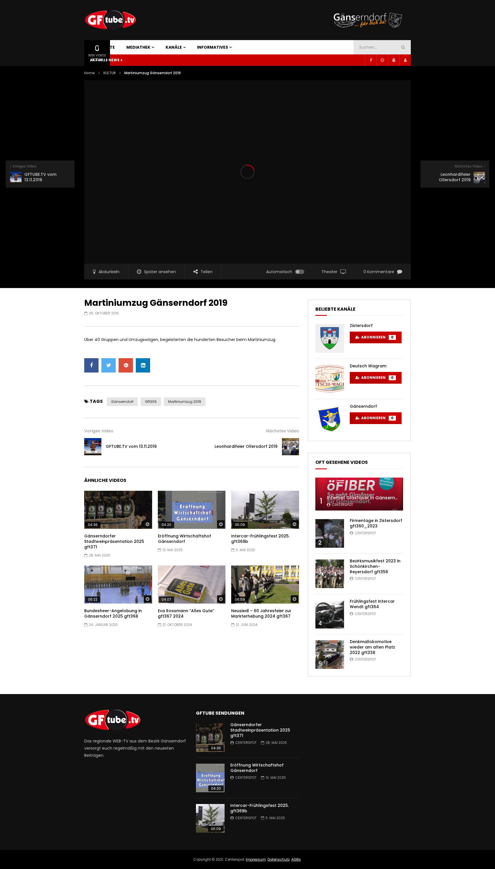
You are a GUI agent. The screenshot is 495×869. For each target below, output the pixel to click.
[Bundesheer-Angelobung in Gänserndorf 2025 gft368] (118, 584)
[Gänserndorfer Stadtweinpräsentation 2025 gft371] (118, 510)
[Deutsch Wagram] (329, 378)
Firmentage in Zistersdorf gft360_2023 (376, 523)
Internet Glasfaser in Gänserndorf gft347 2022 (380, 497)
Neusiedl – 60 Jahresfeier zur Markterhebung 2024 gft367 (261, 613)
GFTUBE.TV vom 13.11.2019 (131, 446)
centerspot (342, 504)
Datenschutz (279, 859)
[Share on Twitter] (108, 365)
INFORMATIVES (212, 47)
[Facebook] (370, 60)
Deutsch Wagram (368, 366)
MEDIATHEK (138, 47)
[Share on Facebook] (91, 365)
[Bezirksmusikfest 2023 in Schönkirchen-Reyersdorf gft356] (329, 573)
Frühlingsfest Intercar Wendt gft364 (372, 604)
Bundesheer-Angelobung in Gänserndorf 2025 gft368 (113, 613)
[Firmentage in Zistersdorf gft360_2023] (329, 533)
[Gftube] (110, 20)
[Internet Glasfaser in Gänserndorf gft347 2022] (359, 494)
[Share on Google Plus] (126, 365)
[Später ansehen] (382, 60)
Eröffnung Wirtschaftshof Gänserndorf (184, 538)
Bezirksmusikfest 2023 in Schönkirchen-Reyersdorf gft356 (375, 566)
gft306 (151, 401)
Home (89, 72)
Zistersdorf (361, 325)
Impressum (256, 859)
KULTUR (109, 72)
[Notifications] (393, 60)
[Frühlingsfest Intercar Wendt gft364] (329, 614)
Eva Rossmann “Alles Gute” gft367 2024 (186, 613)
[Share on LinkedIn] (143, 365)
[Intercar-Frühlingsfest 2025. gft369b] (265, 510)
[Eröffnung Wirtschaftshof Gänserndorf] (192, 510)
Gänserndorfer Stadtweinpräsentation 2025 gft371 (114, 541)
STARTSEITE (102, 47)
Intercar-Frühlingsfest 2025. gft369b (260, 538)
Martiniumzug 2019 (184, 401)
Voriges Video (98, 431)
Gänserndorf (122, 401)
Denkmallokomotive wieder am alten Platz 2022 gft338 (372, 647)
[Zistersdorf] (329, 338)
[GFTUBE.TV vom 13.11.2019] (92, 446)
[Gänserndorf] (329, 419)
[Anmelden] (405, 60)
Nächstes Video (282, 431)
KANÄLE (174, 47)
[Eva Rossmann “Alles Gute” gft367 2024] (192, 584)
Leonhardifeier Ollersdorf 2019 (246, 446)
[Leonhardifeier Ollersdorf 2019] (290, 446)
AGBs (296, 859)
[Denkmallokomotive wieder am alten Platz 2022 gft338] (329, 654)
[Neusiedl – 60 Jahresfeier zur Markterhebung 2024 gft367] (265, 584)
